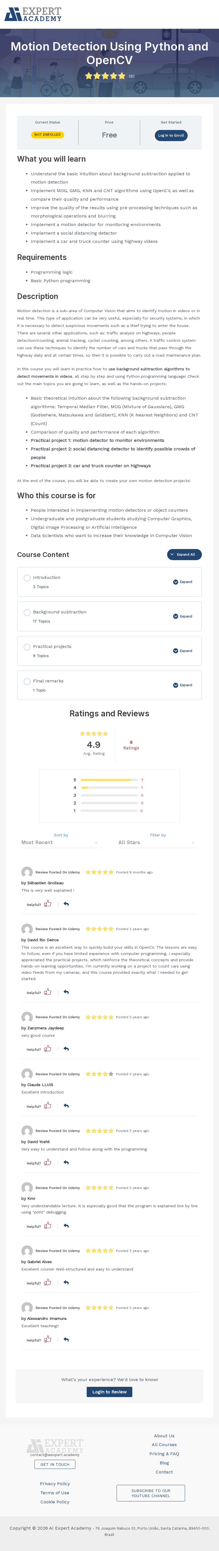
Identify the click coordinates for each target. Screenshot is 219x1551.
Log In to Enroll (171, 135)
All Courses (164, 1444)
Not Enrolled (48, 135)
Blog (164, 1462)
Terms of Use (54, 1492)
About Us (164, 1435)
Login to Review (109, 1392)
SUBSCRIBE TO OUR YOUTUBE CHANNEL (150, 1493)
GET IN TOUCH (54, 1464)
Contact (164, 1472)
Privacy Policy (55, 1483)
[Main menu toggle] (209, 14)
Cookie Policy (54, 1502)
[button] (47, 903)
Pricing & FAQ (164, 1453)
